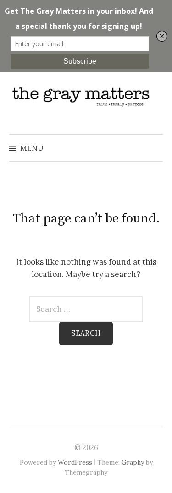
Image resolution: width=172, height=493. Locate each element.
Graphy (133, 462)
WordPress (75, 462)
